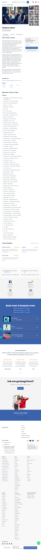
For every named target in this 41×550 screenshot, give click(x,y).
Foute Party (17, 529)
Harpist (16, 537)
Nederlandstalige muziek (31, 460)
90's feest (16, 490)
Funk (28, 472)
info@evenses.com (11, 452)
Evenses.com (4, 458)
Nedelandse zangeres (30, 496)
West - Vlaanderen (5, 519)
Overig (20, 80)
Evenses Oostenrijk (5, 463)
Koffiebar (16, 515)
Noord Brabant (4, 508)
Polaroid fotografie (18, 502)
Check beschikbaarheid (31, 47)
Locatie (3, 492)
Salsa (28, 464)
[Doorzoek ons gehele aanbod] (28, 2)
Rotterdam (4, 499)
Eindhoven (4, 500)
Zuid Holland (4, 507)
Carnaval (16, 463)
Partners (3, 456)
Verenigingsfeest (17, 485)
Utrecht (3, 497)
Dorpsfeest (16, 469)
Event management (18, 507)
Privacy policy (23, 433)
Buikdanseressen (17, 513)
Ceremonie (16, 464)
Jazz (28, 466)
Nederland (4, 494)
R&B (27, 469)
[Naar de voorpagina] (4, 2)
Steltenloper (17, 497)
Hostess (16, 505)
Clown (16, 496)
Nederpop (29, 480)
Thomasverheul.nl (5, 474)
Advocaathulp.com (5, 477)
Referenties (23, 427)
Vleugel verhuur (17, 524)
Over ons (23, 429)
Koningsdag (17, 477)
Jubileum (16, 474)
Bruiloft (3, 80)
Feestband (16, 534)
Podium (16, 521)
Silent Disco (17, 527)
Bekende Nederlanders (31, 492)
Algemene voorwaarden (25, 435)
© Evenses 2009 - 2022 (25, 437)
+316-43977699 (12, 450)
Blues (12, 85)
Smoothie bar (17, 518)
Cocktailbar (16, 519)
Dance (28, 477)
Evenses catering (5, 480)
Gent (3, 524)
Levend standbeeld (18, 494)
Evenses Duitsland (5, 461)
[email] (14, 417)
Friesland (3, 516)
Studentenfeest (17, 483)
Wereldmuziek (17, 538)
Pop (18, 85)
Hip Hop (28, 468)
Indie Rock (29, 479)
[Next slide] (27, 15)
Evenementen (17, 471)
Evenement (8, 80)
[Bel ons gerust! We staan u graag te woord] (33, 2)
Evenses (3, 4)
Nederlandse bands (30, 494)
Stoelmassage (17, 500)
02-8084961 (12, 447)
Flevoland (3, 510)
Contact (22, 425)
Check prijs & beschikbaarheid (30, 547)
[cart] (36, 2)
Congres (16, 466)
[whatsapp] (17, 417)
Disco (12, 86)
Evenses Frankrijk (5, 471)
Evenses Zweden (5, 466)
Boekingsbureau (5, 479)
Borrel (16, 461)
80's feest (16, 488)
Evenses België (4, 460)
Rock (5, 85)
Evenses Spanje (4, 472)
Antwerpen (4, 521)
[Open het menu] (38, 2)
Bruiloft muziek (29, 463)
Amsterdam (4, 496)
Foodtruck (16, 516)
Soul (4, 86)
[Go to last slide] (3, 15)
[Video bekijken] (15, 15)
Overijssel (3, 513)
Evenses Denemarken (5, 468)
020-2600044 (12, 446)
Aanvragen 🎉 (20, 388)
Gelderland (4, 502)
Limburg (3, 515)
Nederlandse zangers (30, 497)
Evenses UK (4, 469)
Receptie (16, 482)
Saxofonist (16, 535)
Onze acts (17, 492)
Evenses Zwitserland (5, 464)
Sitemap (22, 431)
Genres (28, 456)
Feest (17, 80)
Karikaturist (16, 510)
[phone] (20, 417)
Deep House (29, 471)
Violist (16, 532)
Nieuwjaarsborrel (17, 479)
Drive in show (17, 526)
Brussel (3, 518)
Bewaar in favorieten (7, 30)
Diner (15, 468)
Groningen (4, 505)
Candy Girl (16, 508)
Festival (16, 472)
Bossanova (29, 474)
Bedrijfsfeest (13, 80)
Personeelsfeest (17, 480)
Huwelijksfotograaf (18, 499)
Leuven (3, 526)
